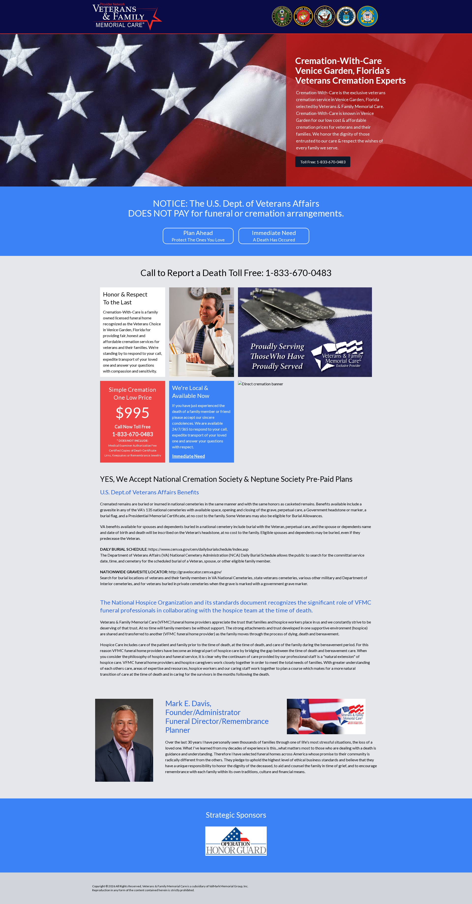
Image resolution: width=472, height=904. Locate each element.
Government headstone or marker (334, 509)
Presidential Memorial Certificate (156, 515)
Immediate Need (188, 456)
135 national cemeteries (166, 509)
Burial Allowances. (307, 515)
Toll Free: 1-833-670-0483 (322, 161)
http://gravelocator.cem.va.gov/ (195, 571)
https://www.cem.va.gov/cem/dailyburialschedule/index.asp (198, 549)
